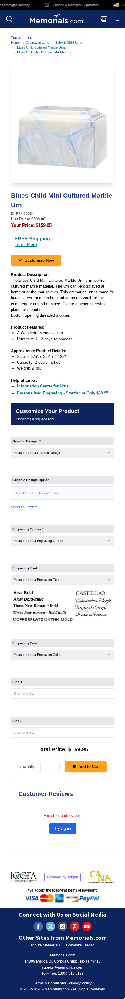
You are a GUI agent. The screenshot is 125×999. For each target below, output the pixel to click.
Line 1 (17, 682)
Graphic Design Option (30, 480)
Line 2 (17, 721)
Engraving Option (27, 529)
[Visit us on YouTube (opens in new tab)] (87, 926)
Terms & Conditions (50, 983)
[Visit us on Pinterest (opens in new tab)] (74, 926)
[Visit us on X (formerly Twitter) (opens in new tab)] (50, 926)
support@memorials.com (62, 967)
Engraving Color (25, 643)
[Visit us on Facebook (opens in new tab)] (38, 926)
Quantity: (26, 766)
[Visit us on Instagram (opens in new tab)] (62, 926)
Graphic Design (26, 441)
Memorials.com (62, 955)
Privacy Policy (80, 983)
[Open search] (9, 18)
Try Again (62, 828)
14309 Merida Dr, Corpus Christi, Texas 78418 (63, 961)
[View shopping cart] (103, 18)
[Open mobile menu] (116, 19)
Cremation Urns (37, 42)
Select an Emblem (24, 507)
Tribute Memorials (45, 945)
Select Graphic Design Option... (38, 493)
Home (15, 42)
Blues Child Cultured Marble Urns (41, 47)
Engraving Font (24, 568)
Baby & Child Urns (68, 42)
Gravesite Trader (80, 945)
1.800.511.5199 (71, 973)
